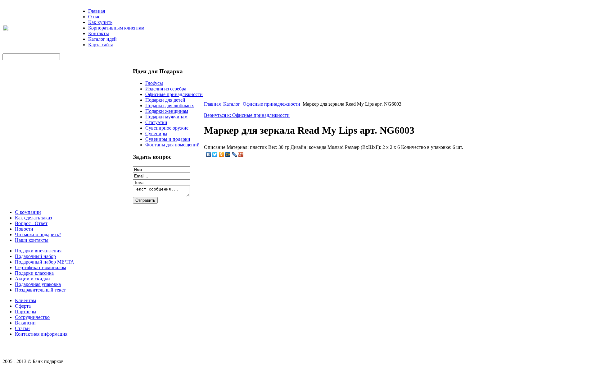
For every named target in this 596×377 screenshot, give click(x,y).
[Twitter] (215, 154)
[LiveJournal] (234, 154)
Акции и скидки (32, 278)
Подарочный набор (35, 256)
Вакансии (25, 322)
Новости (24, 229)
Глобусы (154, 83)
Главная (96, 11)
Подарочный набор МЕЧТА (44, 261)
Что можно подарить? (38, 234)
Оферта (23, 306)
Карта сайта (100, 44)
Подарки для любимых (169, 105)
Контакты (98, 33)
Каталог (231, 104)
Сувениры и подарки (167, 139)
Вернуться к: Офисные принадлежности (247, 115)
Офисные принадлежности (174, 94)
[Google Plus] (241, 154)
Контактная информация (41, 334)
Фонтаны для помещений (172, 144)
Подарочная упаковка (38, 284)
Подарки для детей (165, 100)
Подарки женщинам (166, 111)
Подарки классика (34, 273)
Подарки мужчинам (166, 116)
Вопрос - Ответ (31, 223)
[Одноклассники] (221, 154)
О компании (28, 212)
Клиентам (25, 300)
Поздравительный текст (40, 289)
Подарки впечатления (38, 250)
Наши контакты (31, 240)
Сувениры (156, 133)
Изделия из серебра (165, 88)
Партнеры (25, 311)
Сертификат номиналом (40, 267)
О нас (94, 16)
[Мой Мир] (228, 154)
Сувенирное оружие (166, 128)
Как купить (100, 22)
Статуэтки (156, 122)
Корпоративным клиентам (116, 27)
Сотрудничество (32, 317)
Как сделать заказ (33, 217)
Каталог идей (102, 39)
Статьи (22, 328)
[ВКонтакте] (208, 154)
